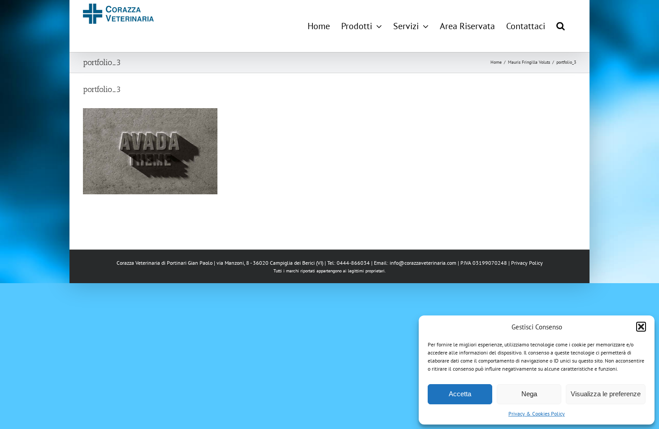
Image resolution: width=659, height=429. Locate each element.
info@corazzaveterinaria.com (423, 262)
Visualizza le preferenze (606, 394)
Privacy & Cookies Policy (536, 413)
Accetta (460, 394)
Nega (529, 394)
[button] (641, 326)
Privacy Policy (527, 262)
